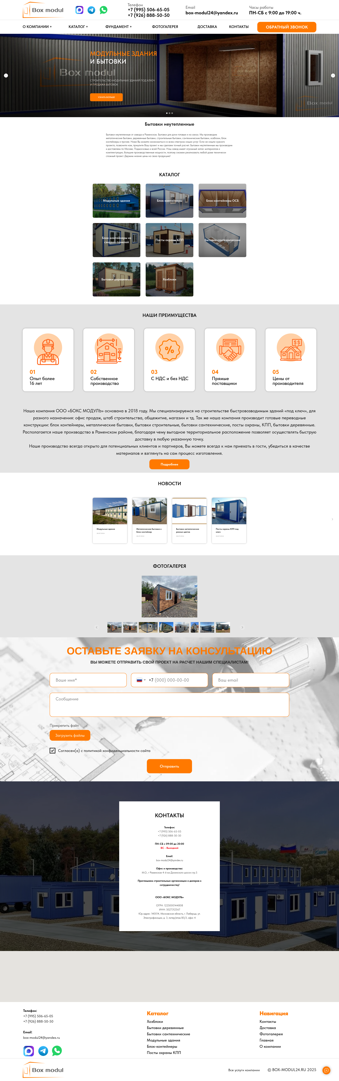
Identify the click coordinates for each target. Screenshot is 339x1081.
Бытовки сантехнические (222, 240)
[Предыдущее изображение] (96, 627)
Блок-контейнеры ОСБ (222, 200)
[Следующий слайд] (333, 76)
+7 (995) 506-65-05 (169, 831)
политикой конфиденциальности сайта (117, 750)
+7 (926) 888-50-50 (149, 15)
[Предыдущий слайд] (6, 76)
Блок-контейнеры (169, 200)
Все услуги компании (244, 1070)
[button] (286, 27)
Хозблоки (169, 279)
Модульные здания (116, 200)
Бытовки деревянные (116, 279)
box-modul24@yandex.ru (212, 13)
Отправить (169, 766)
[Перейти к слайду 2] (169, 113)
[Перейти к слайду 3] (172, 113)
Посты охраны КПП (170, 240)
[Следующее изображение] (242, 627)
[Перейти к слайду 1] (167, 113)
